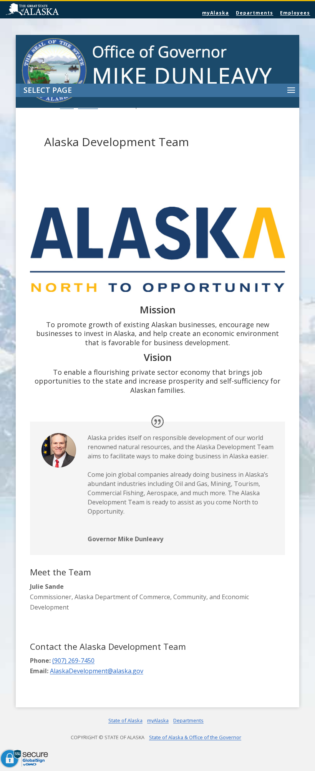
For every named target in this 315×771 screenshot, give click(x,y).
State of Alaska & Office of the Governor (195, 737)
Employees (295, 13)
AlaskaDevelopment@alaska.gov (96, 671)
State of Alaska (52, 10)
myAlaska (215, 13)
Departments (254, 13)
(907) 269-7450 (73, 660)
